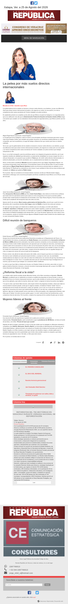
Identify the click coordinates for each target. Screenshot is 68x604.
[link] (19, 424)
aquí (34, 597)
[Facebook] (32, 4)
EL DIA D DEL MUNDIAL (33, 373)
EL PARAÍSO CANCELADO (34, 367)
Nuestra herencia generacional (35, 380)
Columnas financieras (48, 361)
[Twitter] (36, 4)
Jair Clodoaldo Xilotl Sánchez (35, 387)
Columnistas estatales (19, 361)
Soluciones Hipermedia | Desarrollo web (51, 601)
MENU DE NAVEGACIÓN (34, 38)
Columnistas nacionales (34, 362)
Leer (34, 482)
